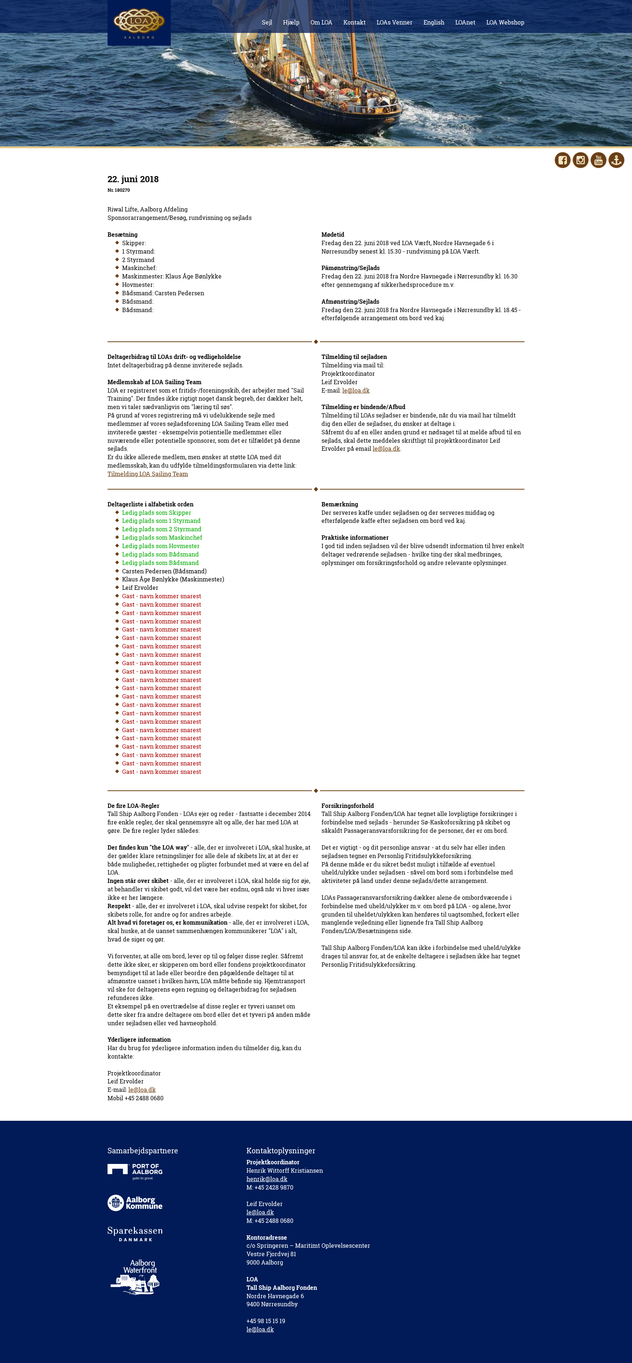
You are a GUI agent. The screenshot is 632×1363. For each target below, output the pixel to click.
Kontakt (354, 22)
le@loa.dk (356, 390)
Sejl (267, 22)
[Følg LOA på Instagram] (580, 160)
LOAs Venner (395, 22)
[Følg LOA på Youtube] (598, 160)
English (434, 22)
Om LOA (321, 22)
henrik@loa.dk (267, 1179)
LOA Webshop (505, 22)
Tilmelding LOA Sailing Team (148, 474)
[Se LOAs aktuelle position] (616, 160)
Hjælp (291, 22)
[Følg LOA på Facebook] (562, 160)
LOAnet (465, 22)
